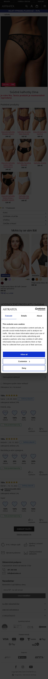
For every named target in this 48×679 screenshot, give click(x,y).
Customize (22, 361)
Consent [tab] (8, 316)
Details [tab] (24, 316)
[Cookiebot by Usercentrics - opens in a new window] (35, 309)
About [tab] (39, 316)
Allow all (24, 354)
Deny (24, 368)
